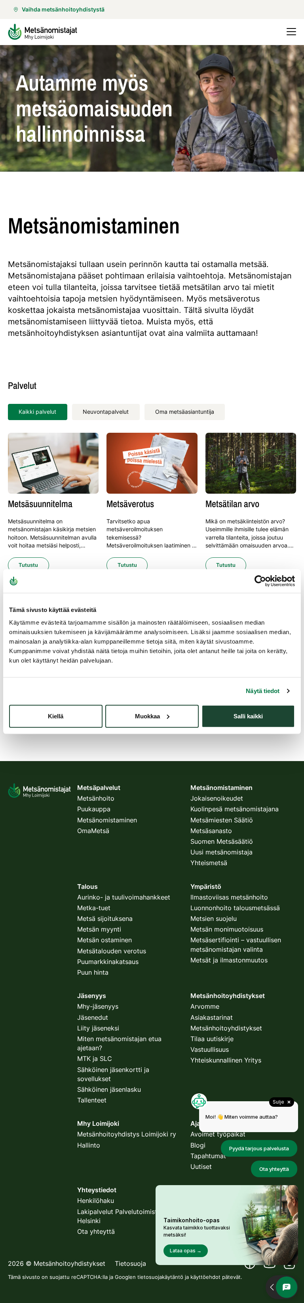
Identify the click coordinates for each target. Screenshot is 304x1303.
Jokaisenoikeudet (216, 798)
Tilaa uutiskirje (212, 1039)
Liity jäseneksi (98, 1028)
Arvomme (204, 1006)
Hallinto (88, 1145)
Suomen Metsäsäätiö (221, 841)
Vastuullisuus (209, 1049)
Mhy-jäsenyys (97, 1006)
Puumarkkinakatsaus (108, 962)
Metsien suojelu (213, 918)
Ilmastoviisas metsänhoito (229, 897)
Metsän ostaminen (104, 940)
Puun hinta (92, 972)
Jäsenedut (92, 1017)
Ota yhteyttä (96, 1231)
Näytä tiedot (262, 690)
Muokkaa (147, 715)
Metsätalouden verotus (111, 951)
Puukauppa (93, 809)
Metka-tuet (93, 908)
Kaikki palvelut (37, 411)
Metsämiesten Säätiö (221, 820)
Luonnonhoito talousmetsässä (235, 908)
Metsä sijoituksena (105, 918)
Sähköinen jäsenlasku (109, 1089)
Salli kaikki (248, 715)
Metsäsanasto (211, 831)
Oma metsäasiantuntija (184, 411)
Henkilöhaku (95, 1201)
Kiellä (55, 715)
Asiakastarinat (211, 1017)
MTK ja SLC (94, 1058)
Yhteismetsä (208, 863)
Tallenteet (91, 1100)
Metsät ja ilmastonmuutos (229, 960)
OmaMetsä (93, 831)
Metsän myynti (99, 929)
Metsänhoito (95, 798)
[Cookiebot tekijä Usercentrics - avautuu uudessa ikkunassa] (260, 581)
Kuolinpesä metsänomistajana (234, 809)
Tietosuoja (130, 1263)
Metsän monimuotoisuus (226, 929)
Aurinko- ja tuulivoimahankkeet (123, 897)
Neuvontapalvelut (106, 411)
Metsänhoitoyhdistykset (226, 1028)
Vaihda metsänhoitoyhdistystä (63, 9)
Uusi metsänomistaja (221, 852)
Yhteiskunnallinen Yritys (225, 1060)
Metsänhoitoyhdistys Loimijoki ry (126, 1134)
